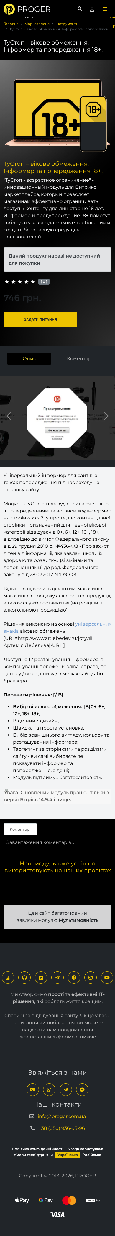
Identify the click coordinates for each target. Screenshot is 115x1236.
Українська (68, 1155)
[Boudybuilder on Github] (24, 977)
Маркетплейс (37, 24)
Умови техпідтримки (33, 1155)
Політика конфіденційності (37, 1149)
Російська (91, 1155)
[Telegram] (57, 977)
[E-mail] (33, 1089)
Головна (11, 24)
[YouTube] (107, 977)
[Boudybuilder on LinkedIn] (41, 977)
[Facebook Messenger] (82, 1089)
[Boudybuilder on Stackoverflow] (8, 977)
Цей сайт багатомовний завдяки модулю (57, 916)
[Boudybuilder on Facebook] (74, 977)
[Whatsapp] (49, 1089)
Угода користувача (85, 1149)
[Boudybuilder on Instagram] (90, 977)
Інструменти (66, 24)
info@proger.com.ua (62, 1116)
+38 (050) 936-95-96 (62, 1128)
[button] (104, 9)
